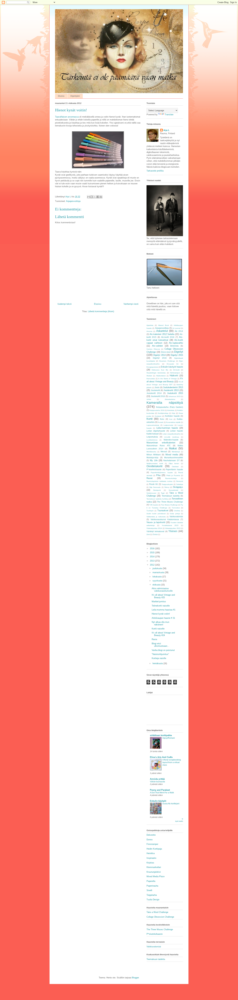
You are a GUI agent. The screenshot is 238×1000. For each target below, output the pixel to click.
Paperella (151, 881)
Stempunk (157, 490)
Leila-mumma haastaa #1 (163, 610)
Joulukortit (155, 390)
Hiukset (149, 376)
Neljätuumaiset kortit (155, 463)
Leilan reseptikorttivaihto (171, 434)
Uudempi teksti (64, 304)
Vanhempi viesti (131, 304)
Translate (169, 114)
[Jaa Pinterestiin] (100, 196)
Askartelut (162, 331)
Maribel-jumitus (159, 601)
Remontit (179, 481)
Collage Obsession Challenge (160, 917)
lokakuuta (157, 576)
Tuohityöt (150, 511)
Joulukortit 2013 (171, 390)
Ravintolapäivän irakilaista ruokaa (159, 481)
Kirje (173, 413)
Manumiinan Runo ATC (159, 445)
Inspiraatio (151, 858)
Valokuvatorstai (176, 516)
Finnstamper (152, 844)
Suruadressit (173, 490)
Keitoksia (170, 410)
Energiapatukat (152, 367)
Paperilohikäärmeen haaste (162, 472)
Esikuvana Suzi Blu (160, 370)
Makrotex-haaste (171, 440)
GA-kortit (176, 370)
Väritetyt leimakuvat (155, 531)
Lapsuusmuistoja (153, 425)
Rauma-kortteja (171, 478)
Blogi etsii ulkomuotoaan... (160, 644)
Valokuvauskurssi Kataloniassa (165, 519)
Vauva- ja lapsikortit (156, 522)
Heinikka (151, 853)
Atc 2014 (179, 331)
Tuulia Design (153, 899)
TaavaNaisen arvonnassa (67, 117)
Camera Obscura (153, 349)
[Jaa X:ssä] (94, 196)
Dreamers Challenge (167, 361)
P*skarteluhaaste (154, 469)
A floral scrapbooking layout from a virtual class (171, 762)
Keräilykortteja (163, 413)
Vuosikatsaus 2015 (170, 525)
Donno (150, 839)
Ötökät (155, 534)
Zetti (148, 534)
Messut (164, 451)
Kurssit (160, 422)
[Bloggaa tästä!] (91, 196)
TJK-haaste (153, 505)
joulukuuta (158, 568)
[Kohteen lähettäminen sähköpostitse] (88, 196)
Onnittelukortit (154, 466)
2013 (152, 561)
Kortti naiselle (158, 628)
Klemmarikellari (154, 867)
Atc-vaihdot (157, 346)
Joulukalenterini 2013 (173, 387)
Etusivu (61, 96)
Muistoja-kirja (152, 457)
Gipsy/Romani (168, 738)
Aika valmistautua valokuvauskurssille (162, 589)
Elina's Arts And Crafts (161, 757)
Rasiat (150, 478)
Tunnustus (176, 508)
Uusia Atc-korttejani (170, 803)
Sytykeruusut (151, 493)
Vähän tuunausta (157, 782)
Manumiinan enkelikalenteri (161, 442)
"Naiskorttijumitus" (160, 654)
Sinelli (149, 890)
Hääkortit (174, 375)
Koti (170, 419)
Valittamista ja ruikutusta (156, 517)
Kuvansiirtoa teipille (173, 422)
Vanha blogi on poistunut (163, 650)
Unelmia (177, 511)
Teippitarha (152, 895)
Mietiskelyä (176, 452)
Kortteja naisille (159, 658)
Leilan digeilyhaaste (156, 431)
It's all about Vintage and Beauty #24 (163, 633)
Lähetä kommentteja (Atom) (101, 311)
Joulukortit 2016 (158, 396)
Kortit (150, 418)
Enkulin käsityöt (158, 801)
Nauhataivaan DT (171, 460)
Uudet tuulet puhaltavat (156, 513)
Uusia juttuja (175, 513)
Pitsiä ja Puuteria (173, 475)
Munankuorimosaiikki (173, 457)
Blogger (135, 977)
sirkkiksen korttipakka (161, 735)
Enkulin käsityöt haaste (172, 367)
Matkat (173, 448)
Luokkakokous (152, 440)
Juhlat (149, 399)
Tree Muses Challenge (169, 505)
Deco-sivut (165, 352)
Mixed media (171, 454)
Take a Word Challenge (157, 912)
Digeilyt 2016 (160, 358)
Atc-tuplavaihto (176, 343)
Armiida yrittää (157, 779)
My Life (153, 460)
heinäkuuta (158, 663)
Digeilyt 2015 (177, 355)
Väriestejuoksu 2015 (172, 528)
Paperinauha (152, 886)
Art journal (176, 328)
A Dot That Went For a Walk (162, 792)
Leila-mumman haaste (167, 428)
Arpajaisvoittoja (73, 201)
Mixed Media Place (155, 876)
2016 (152, 548)
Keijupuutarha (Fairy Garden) (169, 407)
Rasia (154, 639)
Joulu (157, 387)
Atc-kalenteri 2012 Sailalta (162, 334)
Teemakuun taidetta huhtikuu (158, 499)
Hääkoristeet (161, 376)
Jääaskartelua (170, 399)
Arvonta (149, 331)
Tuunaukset (162, 510)
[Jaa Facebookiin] (97, 196)
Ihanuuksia (151, 379)
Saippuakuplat (167, 484)
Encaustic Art (173, 364)
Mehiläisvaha (151, 452)
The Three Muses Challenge (170, 502)
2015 (152, 552)
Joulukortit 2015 (175, 393)
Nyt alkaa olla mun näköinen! (160, 623)
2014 (152, 556)
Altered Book (163, 325)
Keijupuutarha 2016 (156, 410)
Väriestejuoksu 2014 (154, 528)
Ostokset (175, 466)
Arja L (166, 130)
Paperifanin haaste (174, 469)
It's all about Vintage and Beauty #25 (163, 596)
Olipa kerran (174, 463)
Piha (158, 475)
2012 (152, 565)
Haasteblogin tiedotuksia (156, 373)
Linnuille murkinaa (171, 437)
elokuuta (157, 584)
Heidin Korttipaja (154, 849)
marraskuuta (159, 572)
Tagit (162, 493)
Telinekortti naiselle (161, 605)
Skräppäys (178, 487)
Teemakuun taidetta (171, 496)
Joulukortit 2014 (154, 393)
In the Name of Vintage (167, 379)
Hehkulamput (175, 373)
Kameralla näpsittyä (165, 402)
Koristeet (158, 416)
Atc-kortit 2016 (167, 337)
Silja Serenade (155, 487)
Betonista (174, 346)
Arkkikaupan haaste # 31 (163, 618)
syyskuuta (158, 580)
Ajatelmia (150, 325)
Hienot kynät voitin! (161, 614)
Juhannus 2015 (175, 396)
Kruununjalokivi (154, 872)
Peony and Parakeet (160, 790)
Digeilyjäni (75, 96)
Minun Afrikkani (154, 455)
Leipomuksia (152, 437)
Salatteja (179, 484)
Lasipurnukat (168, 425)
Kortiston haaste (172, 416)
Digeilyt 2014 (159, 355)
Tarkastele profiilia (155, 171)
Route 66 (153, 484)
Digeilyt (178, 351)
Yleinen (172, 531)
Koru (162, 419)
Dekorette (151, 835)
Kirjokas (150, 862)
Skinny (166, 487)
